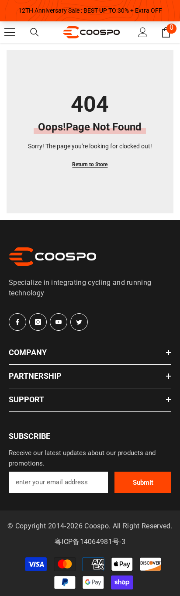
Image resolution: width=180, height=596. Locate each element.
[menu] (9, 32)
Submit (143, 482)
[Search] (34, 32)
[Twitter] (79, 322)
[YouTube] (58, 322)
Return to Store (89, 164)
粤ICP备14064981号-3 (90, 542)
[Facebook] (17, 322)
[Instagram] (38, 322)
